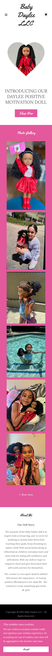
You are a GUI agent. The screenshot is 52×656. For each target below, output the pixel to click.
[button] (6, 15)
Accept (26, 649)
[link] (26, 14)
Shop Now (26, 113)
